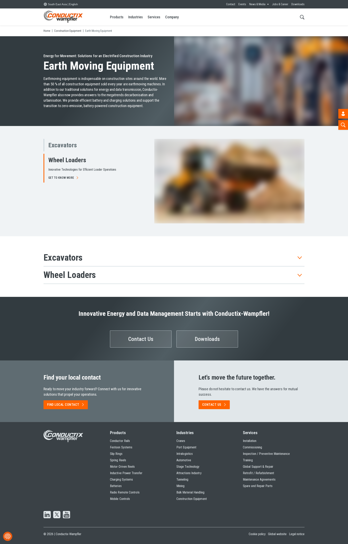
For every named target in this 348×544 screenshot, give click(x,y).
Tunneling (182, 479)
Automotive (183, 460)
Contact (230, 4)
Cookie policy (257, 534)
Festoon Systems (121, 447)
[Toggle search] (302, 17)
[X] (56, 515)
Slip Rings (116, 454)
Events (242, 4)
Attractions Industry (189, 473)
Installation (249, 441)
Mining (180, 486)
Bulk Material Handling (190, 492)
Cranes (180, 441)
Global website (277, 534)
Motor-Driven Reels (122, 467)
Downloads (297, 4)
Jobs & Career (280, 4)
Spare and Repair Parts (257, 486)
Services (154, 17)
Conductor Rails (120, 441)
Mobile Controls (120, 499)
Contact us (211, 405)
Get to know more (61, 177)
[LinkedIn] (47, 515)
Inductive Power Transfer (126, 473)
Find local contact (63, 405)
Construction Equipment (191, 499)
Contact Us (140, 339)
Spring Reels (118, 460)
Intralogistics (184, 454)
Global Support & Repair (258, 467)
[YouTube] (66, 515)
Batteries (116, 486)
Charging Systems (121, 479)
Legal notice (296, 534)
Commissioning (252, 447)
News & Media (257, 4)
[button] (85, 145)
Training (248, 460)
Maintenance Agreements (259, 479)
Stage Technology (187, 467)
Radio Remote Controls (125, 492)
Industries (135, 17)
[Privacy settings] (7, 536)
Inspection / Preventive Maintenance (266, 454)
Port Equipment (186, 447)
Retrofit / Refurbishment (258, 473)
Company (172, 17)
